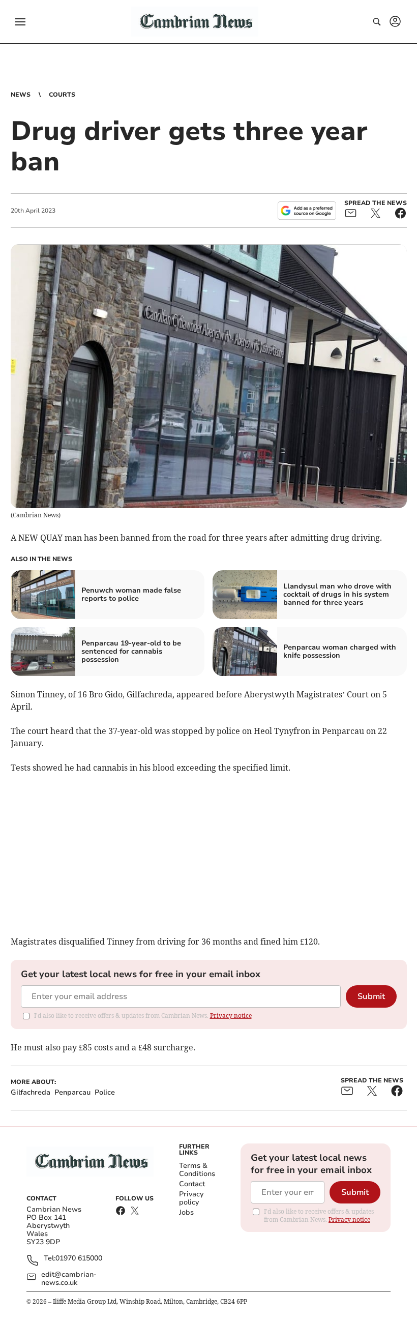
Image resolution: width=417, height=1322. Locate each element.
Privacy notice (231, 1015)
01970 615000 (78, 1258)
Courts (62, 95)
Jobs (186, 1212)
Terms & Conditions (197, 1170)
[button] (20, 22)
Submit (371, 996)
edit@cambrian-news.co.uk (69, 1279)
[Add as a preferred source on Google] (307, 210)
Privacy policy (191, 1198)
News (21, 95)
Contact (192, 1184)
